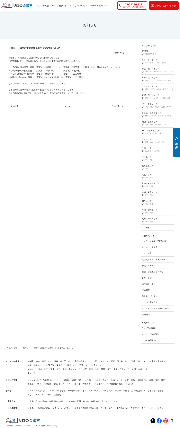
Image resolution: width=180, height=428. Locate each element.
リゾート (146, 227)
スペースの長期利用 (36, 391)
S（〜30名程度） (149, 328)
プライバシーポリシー (62, 408)
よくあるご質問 (74, 401)
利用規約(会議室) (56, 401)
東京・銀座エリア (154, 61)
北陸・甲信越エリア (150, 184)
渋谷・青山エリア (157, 105)
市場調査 (146, 290)
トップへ (66, 106)
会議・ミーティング (150, 265)
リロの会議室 (12, 348)
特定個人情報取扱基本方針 (86, 408)
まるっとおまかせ (155, 391)
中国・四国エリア (150, 211)
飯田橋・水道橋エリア (157, 114)
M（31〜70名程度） (151, 334)
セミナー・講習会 (150, 247)
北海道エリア (148, 167)
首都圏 (149, 52)
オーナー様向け (97, 5)
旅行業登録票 (44, 408)
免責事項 (135, 408)
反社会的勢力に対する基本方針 (114, 408)
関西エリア (147, 202)
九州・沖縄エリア (150, 220)
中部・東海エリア (150, 193)
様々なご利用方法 (91, 401)
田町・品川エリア (157, 78)
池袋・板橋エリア (154, 123)
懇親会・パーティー (150, 296)
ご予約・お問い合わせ (165, 5)
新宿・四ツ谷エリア (156, 96)
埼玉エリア (147, 158)
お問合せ (159, 408)
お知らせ (25, 348)
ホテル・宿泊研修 (150, 302)
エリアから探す (44, 5)
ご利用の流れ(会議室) (37, 401)
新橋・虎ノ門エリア (157, 70)
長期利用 (146, 314)
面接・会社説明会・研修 (152, 272)
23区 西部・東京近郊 (152, 131)
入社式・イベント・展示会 (153, 259)
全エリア (31, 373)
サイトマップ (147, 408)
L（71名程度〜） (149, 340)
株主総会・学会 (149, 284)
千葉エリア (151, 149)
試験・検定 (147, 253)
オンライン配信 (122, 391)
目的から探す (63, 5)
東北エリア (147, 176)
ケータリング (74, 391)
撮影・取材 (147, 278)
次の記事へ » (117, 106)
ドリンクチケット (35, 394)
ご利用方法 (80, 5)
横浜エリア (153, 140)
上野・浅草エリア (157, 87)
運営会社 (31, 408)
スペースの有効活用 (57, 391)
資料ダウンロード (109, 401)
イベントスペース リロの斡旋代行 (157, 308)
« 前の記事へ (15, 106)
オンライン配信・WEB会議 (154, 241)
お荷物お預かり (138, 391)
